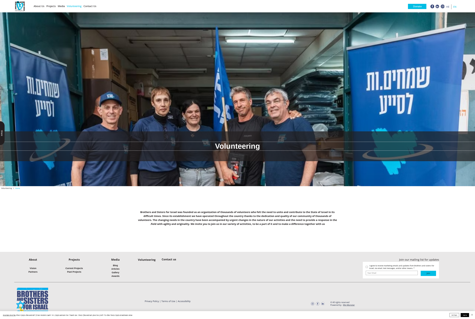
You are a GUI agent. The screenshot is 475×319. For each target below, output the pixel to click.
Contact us (169, 259)
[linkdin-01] (322, 303)
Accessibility (184, 301)
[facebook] (432, 6)
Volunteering (146, 259)
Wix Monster (349, 305)
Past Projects (74, 272)
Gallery (115, 272)
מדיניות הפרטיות (9, 315)
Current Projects (74, 268)
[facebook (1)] (317, 303)
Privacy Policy (152, 301)
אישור (465, 315)
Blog (115, 265)
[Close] (472, 315)
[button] (39, 6)
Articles (115, 269)
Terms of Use (168, 301)
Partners (32, 272)
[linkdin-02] (437, 6)
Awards (115, 276)
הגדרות (454, 315)
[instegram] (442, 6)
